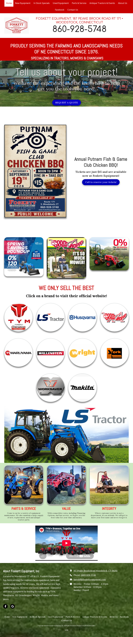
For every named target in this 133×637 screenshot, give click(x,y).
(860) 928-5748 (88, 575)
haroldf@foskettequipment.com (90, 579)
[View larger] (23, 484)
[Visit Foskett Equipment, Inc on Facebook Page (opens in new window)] (5, 606)
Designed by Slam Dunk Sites (86, 625)
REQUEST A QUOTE (66, 103)
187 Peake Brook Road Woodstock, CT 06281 (95, 570)
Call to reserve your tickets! (101, 183)
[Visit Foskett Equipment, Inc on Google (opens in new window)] (12, 606)
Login (66, 630)
